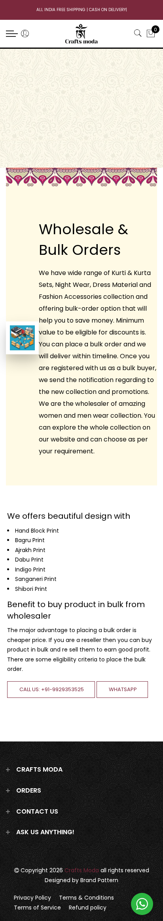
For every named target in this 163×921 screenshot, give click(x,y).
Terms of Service (37, 907)
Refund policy (87, 907)
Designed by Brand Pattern (81, 880)
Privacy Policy (32, 898)
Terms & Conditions (86, 898)
